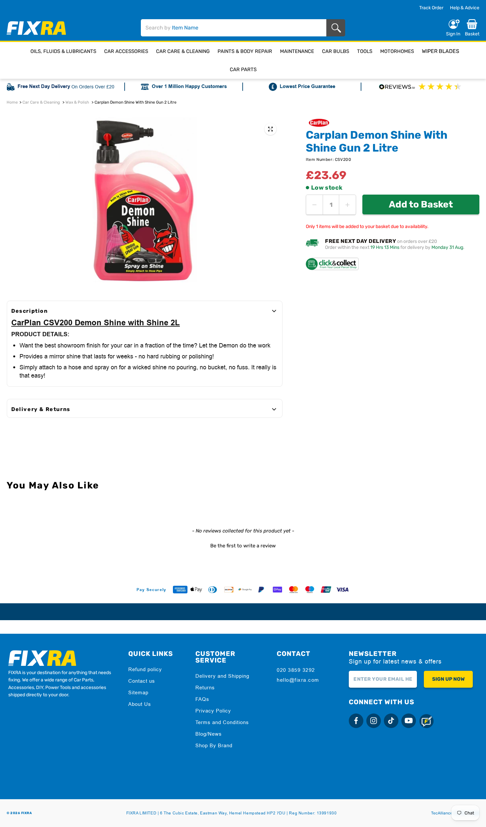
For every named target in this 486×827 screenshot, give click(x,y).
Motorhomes (397, 51)
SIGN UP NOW (448, 679)
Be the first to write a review (243, 546)
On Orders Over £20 (92, 86)
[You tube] (408, 720)
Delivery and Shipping (222, 675)
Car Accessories (126, 51)
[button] (243, 545)
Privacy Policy (213, 710)
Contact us (141, 680)
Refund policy (145, 669)
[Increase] (347, 204)
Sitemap (138, 692)
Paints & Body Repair (245, 51)
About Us (139, 704)
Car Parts (243, 69)
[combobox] (233, 27)
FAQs (202, 699)
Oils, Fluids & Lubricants (63, 51)
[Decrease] (314, 204)
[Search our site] (337, 28)
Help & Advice (464, 8)
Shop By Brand (213, 745)
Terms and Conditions (222, 722)
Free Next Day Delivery (44, 86)
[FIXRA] (36, 28)
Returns (205, 687)
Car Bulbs (335, 51)
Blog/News (208, 733)
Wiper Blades (440, 51)
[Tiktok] (391, 720)
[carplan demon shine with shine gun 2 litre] (270, 129)
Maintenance (297, 51)
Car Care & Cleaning (183, 51)
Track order (431, 8)
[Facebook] (356, 720)
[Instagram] (373, 720)
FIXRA (26, 813)
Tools (364, 51)
